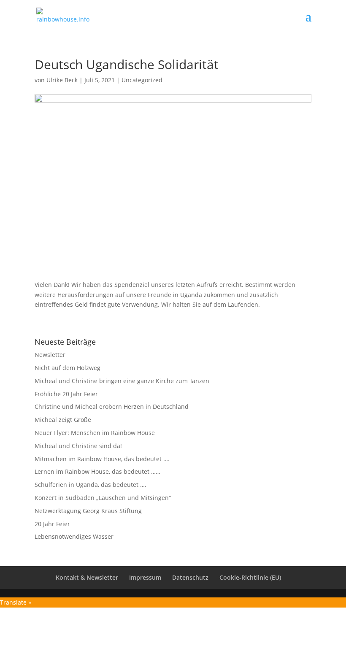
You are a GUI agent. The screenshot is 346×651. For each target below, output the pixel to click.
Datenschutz (190, 577)
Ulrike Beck (62, 80)
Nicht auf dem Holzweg (67, 368)
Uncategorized (142, 80)
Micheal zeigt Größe (63, 420)
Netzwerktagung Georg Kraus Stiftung (88, 511)
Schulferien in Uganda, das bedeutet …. (90, 485)
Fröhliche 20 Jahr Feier (66, 394)
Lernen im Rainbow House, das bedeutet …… (97, 471)
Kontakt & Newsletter (87, 577)
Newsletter (50, 355)
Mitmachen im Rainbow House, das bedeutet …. (102, 459)
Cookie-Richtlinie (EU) (250, 577)
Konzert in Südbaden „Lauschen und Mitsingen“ (103, 498)
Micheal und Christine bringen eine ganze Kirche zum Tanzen (122, 381)
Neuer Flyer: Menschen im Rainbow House (95, 433)
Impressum (145, 577)
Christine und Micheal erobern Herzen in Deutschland (112, 406)
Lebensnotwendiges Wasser (74, 536)
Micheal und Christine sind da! (78, 446)
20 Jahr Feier (52, 524)
